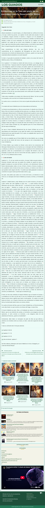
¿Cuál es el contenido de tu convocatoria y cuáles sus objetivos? (8, 379)
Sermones (4, 462)
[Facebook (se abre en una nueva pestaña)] (41, 1)
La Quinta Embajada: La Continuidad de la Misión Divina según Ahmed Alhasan (8, 398)
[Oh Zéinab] (3, 421)
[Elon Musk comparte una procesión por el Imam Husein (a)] (3, 441)
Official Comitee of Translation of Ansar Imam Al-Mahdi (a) (31, 498)
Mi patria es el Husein (11, 431)
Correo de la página (6, 454)
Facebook (4, 455)
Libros (3, 457)
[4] (30, 291)
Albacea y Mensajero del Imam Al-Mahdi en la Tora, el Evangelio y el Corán (19, 21)
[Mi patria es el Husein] (3, 433)
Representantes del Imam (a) (9, 460)
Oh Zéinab (8, 419)
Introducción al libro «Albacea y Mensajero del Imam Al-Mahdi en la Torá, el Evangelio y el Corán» (36, 380)
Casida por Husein (10, 414)
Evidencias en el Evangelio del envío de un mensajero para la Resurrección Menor (37, 400)
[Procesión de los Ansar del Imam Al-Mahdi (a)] (3, 426)
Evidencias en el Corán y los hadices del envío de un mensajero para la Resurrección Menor (22, 397)
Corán (3, 452)
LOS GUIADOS (12, 4)
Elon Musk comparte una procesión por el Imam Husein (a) (17, 439)
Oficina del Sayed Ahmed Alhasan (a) (11, 459)
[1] (36, 46)
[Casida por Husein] (3, 416)
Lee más (14, 430)
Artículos (3, 451)
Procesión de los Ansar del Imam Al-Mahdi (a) (15, 424)
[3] (29, 171)
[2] (14, 93)
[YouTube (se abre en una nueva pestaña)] (42, 1)
